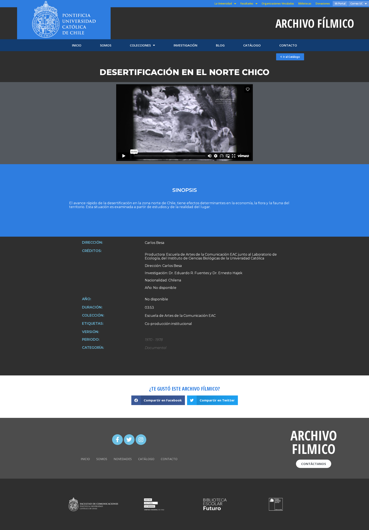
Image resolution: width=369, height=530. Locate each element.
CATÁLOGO (252, 45)
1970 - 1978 (154, 340)
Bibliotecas (304, 3)
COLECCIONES (140, 45)
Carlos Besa (154, 243)
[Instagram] (141, 439)
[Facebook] (117, 439)
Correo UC (356, 3)
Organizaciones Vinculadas (278, 3)
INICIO (76, 45)
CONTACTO (288, 45)
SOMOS (105, 45)
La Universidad (223, 3)
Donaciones (323, 3)
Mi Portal (340, 3)
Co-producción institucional (168, 324)
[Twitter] (129, 439)
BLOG (220, 45)
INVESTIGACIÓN (185, 45)
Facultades (246, 3)
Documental (155, 348)
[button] (290, 56)
